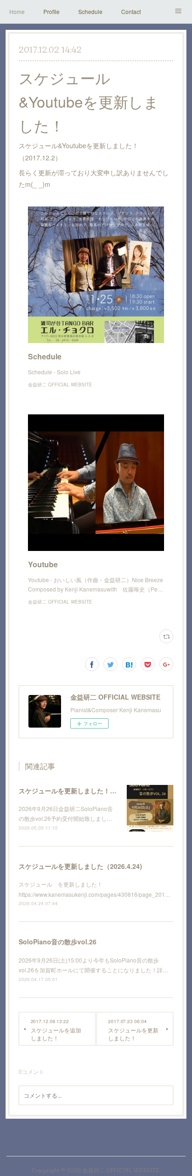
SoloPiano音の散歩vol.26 (57, 941)
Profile (51, 11)
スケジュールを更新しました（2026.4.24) (80, 866)
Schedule (90, 11)
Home (17, 11)
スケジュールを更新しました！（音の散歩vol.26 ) (92, 790)
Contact (131, 11)
